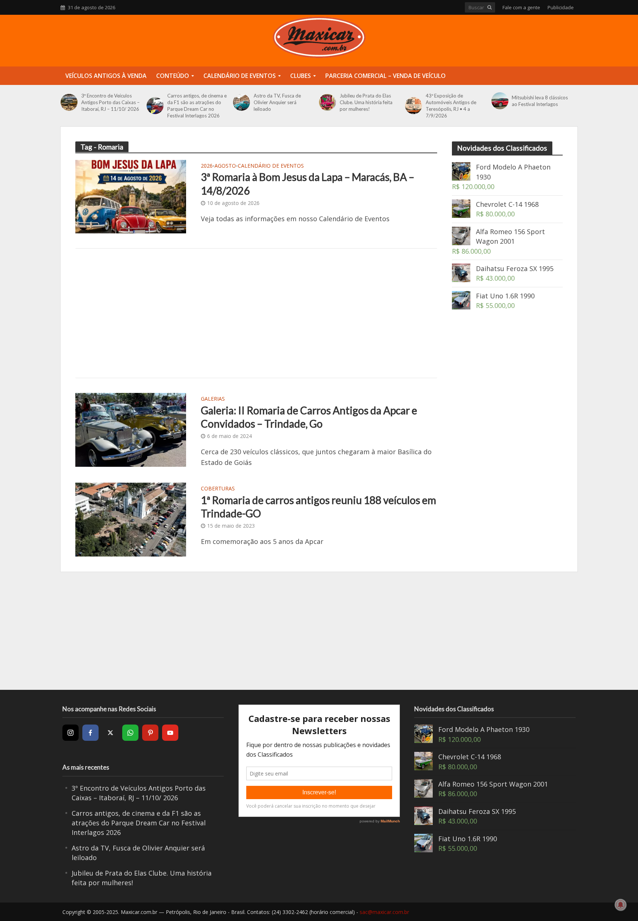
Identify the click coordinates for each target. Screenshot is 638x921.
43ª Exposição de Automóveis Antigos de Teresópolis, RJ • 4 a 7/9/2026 (451, 106)
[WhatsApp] (130, 733)
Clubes (300, 76)
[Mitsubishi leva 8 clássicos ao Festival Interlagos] (499, 100)
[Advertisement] (256, 313)
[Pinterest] (150, 733)
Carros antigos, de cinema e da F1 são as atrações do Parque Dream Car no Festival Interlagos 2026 (197, 106)
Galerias (213, 399)
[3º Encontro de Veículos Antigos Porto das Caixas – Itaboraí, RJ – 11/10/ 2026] (69, 102)
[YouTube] (170, 733)
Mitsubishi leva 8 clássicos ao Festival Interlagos (540, 101)
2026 (207, 166)
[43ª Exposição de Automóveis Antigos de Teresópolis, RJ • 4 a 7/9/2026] (413, 105)
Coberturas (218, 489)
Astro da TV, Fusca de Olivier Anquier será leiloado (277, 102)
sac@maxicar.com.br (384, 911)
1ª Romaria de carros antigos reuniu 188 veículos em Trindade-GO (318, 507)
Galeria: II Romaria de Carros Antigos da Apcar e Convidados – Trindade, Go (309, 417)
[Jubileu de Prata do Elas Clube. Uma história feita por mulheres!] (327, 102)
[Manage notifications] (621, 905)
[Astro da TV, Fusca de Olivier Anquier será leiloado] (241, 102)
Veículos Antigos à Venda (106, 76)
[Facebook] (90, 733)
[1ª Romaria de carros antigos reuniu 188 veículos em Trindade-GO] (130, 518)
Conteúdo (172, 76)
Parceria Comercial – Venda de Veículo (385, 76)
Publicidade (561, 7)
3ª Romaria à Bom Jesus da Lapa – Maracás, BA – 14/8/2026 (307, 183)
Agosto (225, 166)
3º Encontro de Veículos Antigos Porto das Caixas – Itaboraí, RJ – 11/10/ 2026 (110, 102)
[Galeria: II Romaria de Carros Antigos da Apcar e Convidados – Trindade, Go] (130, 429)
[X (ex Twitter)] (110, 733)
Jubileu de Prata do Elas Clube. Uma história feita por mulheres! (366, 102)
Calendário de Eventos (239, 76)
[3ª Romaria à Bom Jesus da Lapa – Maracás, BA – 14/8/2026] (130, 195)
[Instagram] (70, 733)
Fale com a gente (521, 7)
